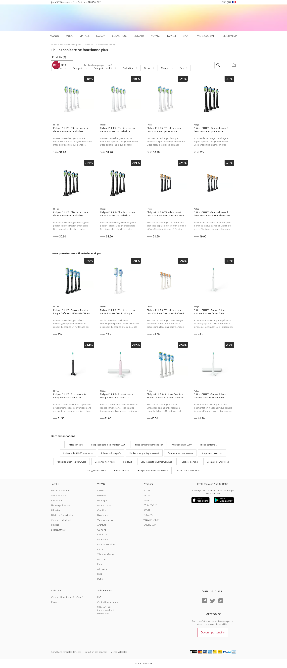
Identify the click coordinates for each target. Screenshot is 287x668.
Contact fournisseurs (107, 602)
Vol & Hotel (102, 539)
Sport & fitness (58, 529)
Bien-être (101, 495)
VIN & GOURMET (151, 519)
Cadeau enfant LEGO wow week (78, 453)
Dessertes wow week (104, 461)
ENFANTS (148, 514)
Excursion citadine (106, 544)
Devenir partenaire (213, 632)
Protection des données (95, 651)
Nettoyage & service (60, 505)
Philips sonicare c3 (209, 444)
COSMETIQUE (150, 505)
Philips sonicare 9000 (181, 444)
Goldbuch (127, 461)
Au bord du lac (104, 505)
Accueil (147, 490)
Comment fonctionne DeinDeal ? (67, 597)
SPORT (147, 510)
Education (56, 510)
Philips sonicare (75, 444)
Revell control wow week (188, 470)
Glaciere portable (190, 461)
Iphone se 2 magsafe (111, 453)
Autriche (101, 559)
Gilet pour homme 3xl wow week (153, 470)
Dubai (100, 578)
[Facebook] (204, 601)
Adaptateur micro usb (212, 453)
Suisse (100, 490)
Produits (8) (59, 57)
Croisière (101, 510)
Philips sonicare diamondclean (148, 444)
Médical (55, 524)
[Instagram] (220, 601)
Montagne (102, 500)
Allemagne (102, 568)
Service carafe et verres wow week (157, 461)
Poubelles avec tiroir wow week (71, 461)
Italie (99, 573)
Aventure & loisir (59, 495)
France (100, 563)
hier (226, 624)
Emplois (55, 602)
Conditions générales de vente (66, 651)
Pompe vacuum (121, 470)
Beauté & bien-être (60, 490)
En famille (102, 534)
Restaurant (56, 500)
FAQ (99, 597)
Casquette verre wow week (180, 453)
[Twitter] (212, 601)
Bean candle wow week (218, 461)
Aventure (101, 524)
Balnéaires (102, 514)
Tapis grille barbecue (96, 470)
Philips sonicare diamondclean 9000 (108, 444)
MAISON (147, 500)
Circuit (100, 549)
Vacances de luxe (105, 519)
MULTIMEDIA (150, 524)
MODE (147, 495)
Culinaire (101, 529)
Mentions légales (119, 651)
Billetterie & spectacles (62, 514)
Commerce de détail (61, 519)
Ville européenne (105, 554)
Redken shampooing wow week (144, 453)
